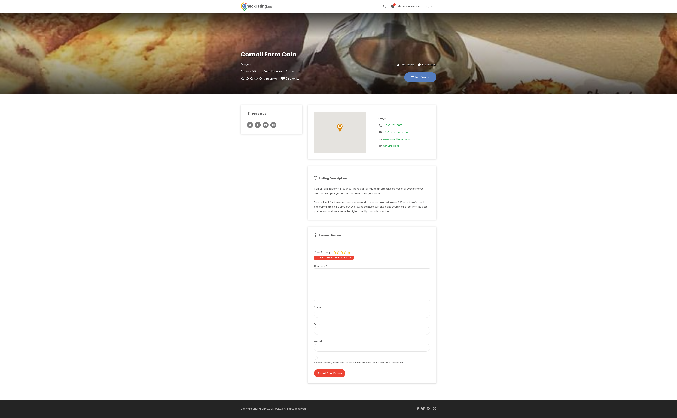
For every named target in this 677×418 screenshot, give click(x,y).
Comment (320, 266)
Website (319, 341)
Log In (429, 6)
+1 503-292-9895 (392, 125)
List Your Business (411, 6)
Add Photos (407, 64)
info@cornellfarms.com (396, 132)
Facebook (418, 409)
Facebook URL (258, 125)
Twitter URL (250, 125)
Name (318, 307)
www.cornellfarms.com (396, 139)
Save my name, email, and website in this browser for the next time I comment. (359, 362)
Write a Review (420, 77)
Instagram (428, 409)
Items (392, 6)
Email (318, 324)
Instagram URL (273, 125)
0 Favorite (293, 79)
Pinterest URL (266, 125)
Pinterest (434, 409)
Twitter (423, 409)
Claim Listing (429, 64)
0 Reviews (270, 79)
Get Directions (391, 146)
